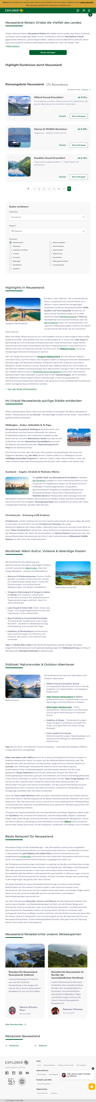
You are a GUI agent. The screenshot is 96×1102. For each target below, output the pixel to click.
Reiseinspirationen (49, 1065)
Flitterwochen (57, 254)
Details (62, 116)
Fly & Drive (16, 257)
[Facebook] (6, 1072)
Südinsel (43, 1045)
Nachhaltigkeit (53, 1074)
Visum (39, 1065)
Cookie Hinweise (42, 1093)
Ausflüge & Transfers (20, 250)
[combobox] (86, 90)
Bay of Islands (50, 323)
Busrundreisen (58, 250)
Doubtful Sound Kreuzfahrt (49, 158)
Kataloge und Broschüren (66, 1065)
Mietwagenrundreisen (60, 261)
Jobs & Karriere (41, 1074)
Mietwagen (17, 261)
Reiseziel (13, 211)
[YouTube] (27, 1073)
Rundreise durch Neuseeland (47, 372)
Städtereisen (17, 265)
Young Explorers (58, 265)
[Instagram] (13, 1072)
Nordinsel (14, 1045)
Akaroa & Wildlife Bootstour (50, 129)
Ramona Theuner (73, 1009)
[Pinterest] (20, 1072)
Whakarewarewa (68, 317)
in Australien (25, 856)
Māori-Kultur (31, 568)
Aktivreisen (16, 246)
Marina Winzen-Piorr (29, 1009)
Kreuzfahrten (57, 257)
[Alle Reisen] (84, 10)
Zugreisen (16, 269)
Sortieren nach (74, 90)
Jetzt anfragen (79, 116)
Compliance (54, 1093)
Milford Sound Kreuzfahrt (48, 97)
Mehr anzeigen (13, 46)
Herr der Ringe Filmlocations (22, 389)
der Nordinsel (39, 480)
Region (12, 225)
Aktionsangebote (59, 242)
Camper (16, 254)
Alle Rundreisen (58, 246)
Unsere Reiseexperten (44, 1084)
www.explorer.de (86, 2)
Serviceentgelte (81, 1065)
